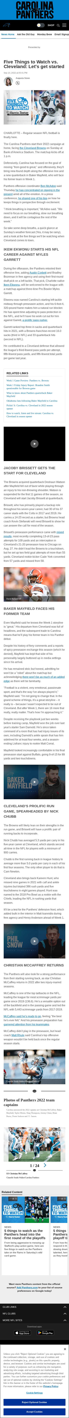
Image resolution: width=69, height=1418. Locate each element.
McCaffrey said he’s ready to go (22, 1021)
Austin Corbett (38, 266)
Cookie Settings (34, 1392)
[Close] (65, 1349)
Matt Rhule (18, 1039)
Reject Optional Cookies (34, 1402)
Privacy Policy (22, 1386)
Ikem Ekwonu (20, 279)
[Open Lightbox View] (34, 1158)
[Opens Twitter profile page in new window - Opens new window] (18, 83)
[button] (34, 442)
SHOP (51, 25)
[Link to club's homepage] (7, 24)
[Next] (45, 1170)
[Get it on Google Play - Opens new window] (45, 1339)
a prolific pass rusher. (48, 314)
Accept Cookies (34, 1411)
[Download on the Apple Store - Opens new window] (22, 1338)
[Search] (58, 25)
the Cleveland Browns (33, 147)
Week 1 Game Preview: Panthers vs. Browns (30, 375)
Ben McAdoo (48, 185)
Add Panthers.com (27, 1292)
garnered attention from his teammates (27, 1029)
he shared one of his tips (33, 197)
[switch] (41, 25)
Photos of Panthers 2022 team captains (32, 1107)
